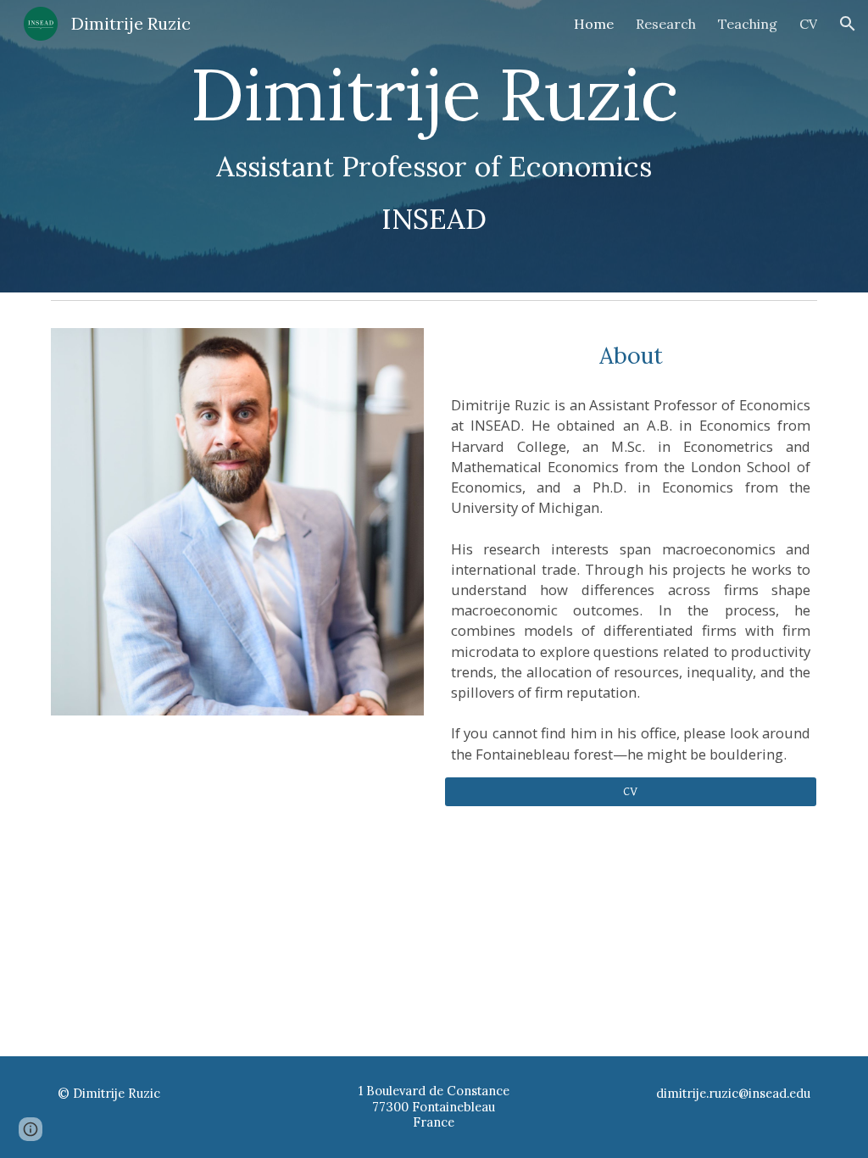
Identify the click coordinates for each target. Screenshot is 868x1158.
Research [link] (666, 23)
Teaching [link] (747, 23)
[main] (434, 146)
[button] (847, 23)
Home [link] (594, 23)
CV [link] (808, 23)
